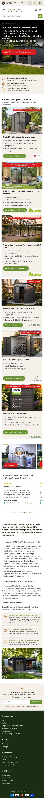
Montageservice (7, 731)
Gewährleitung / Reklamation (12, 734)
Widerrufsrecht (7, 780)
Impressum (6, 783)
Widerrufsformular (8, 765)
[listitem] (30, 3)
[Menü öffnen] (4, 10)
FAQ (3, 720)
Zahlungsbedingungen (10, 762)
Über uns (5, 744)
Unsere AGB (6, 775)
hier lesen (29, 512)
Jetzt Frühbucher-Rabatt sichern (17, 52)
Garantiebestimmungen (10, 757)
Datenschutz (6, 778)
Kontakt (4, 723)
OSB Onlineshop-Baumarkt (24, 792)
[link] (22, 47)
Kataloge (5, 747)
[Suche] (40, 16)
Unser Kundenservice (9, 728)
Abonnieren (36, 702)
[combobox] (22, 16)
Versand (4, 760)
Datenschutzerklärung (12, 706)
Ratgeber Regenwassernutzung (13, 726)
